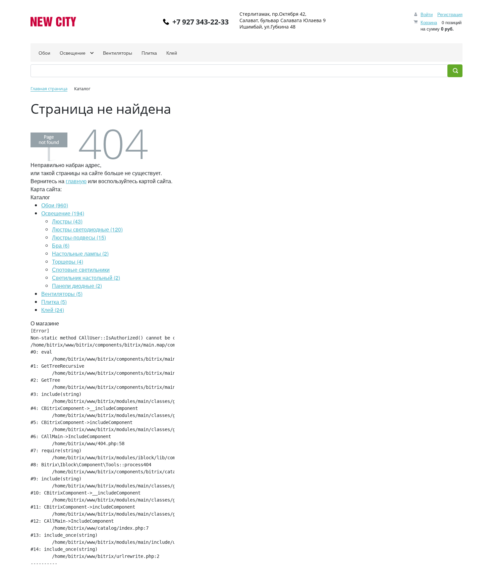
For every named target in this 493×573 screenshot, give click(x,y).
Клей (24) (52, 310)
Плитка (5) (54, 302)
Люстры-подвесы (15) (79, 237)
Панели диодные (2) (77, 286)
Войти (427, 14)
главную (76, 181)
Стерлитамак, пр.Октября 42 (272, 14)
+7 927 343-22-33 (200, 22)
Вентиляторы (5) (62, 294)
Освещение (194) (62, 213)
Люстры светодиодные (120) (87, 229)
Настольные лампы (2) (80, 253)
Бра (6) (60, 245)
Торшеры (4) (67, 261)
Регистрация (449, 14)
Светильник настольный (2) (86, 277)
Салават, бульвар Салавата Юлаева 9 (282, 20)
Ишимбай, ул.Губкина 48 (267, 26)
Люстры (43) (67, 221)
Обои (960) (54, 205)
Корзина (429, 22)
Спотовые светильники (81, 269)
